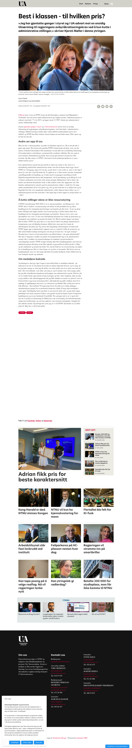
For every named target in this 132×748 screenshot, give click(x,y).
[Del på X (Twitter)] (102, 106)
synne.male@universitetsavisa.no (91, 660)
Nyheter (88, 4)
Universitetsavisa (51, 126)
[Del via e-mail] (107, 106)
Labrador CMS (81, 738)
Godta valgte (27, 742)
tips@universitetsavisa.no (60, 661)
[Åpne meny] (112, 4)
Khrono (22, 115)
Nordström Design (59, 738)
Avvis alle (39, 742)
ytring (22, 312)
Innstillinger (14, 742)
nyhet (30, 312)
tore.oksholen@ (56, 670)
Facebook (31, 420)
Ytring (95, 4)
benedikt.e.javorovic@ (59, 687)
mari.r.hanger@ (56, 701)
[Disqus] (66, 344)
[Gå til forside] (22, 4)
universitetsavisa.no (58, 673)
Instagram (48, 420)
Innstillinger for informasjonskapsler (117, 746)
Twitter (38, 420)
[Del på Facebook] (98, 106)
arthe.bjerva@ (90, 674)
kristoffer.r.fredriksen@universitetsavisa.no (92, 689)
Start (81, 4)
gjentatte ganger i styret (32, 126)
